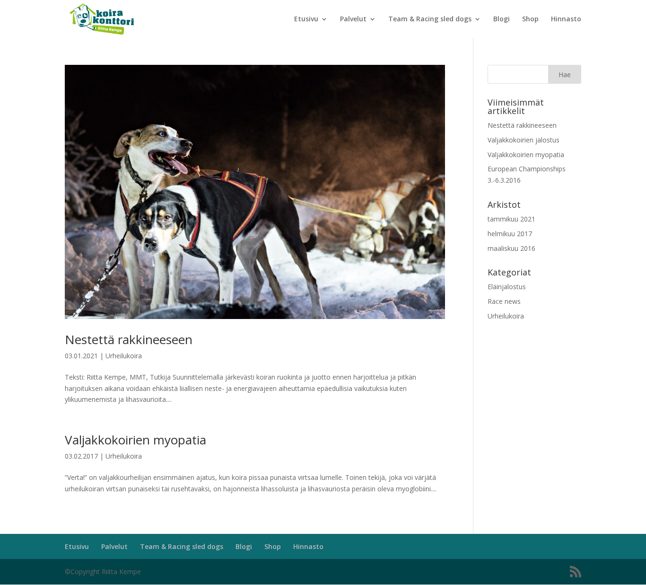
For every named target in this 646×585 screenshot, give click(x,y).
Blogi (501, 19)
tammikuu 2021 (511, 218)
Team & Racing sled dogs (429, 19)
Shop (530, 19)
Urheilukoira (123, 355)
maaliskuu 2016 (511, 248)
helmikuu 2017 (510, 233)
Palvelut (353, 19)
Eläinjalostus (507, 286)
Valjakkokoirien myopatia (135, 439)
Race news (504, 301)
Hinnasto (566, 19)
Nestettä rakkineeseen (128, 339)
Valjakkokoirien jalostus (523, 139)
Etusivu (306, 19)
